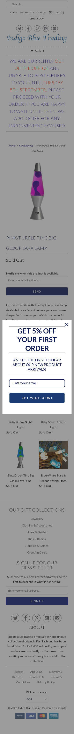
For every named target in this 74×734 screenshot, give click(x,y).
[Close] (67, 325)
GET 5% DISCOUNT (37, 398)
